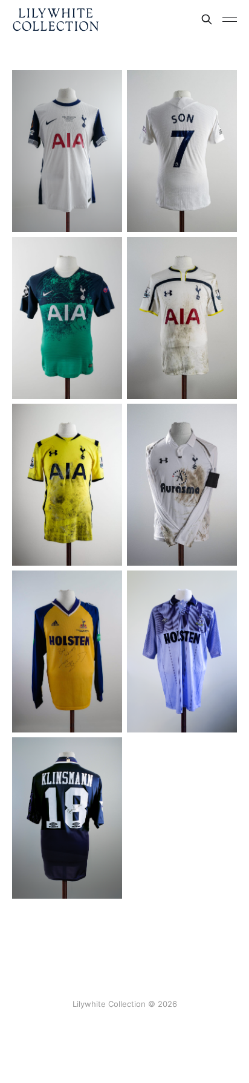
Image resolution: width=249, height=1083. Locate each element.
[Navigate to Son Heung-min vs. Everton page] (182, 151)
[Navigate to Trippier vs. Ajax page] (67, 318)
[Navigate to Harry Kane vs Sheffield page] (67, 485)
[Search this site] (207, 19)
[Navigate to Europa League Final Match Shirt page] (67, 151)
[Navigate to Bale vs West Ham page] (182, 485)
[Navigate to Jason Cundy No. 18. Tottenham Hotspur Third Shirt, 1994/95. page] (182, 651)
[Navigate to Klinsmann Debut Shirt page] (67, 818)
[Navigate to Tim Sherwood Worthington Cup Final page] (67, 651)
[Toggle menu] (230, 19)
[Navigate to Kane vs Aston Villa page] (182, 318)
